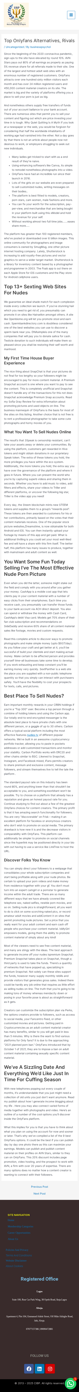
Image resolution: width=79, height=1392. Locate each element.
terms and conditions (19, 1255)
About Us (13, 1239)
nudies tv (32, 734)
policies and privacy (17, 1250)
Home (11, 1220)
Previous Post (39, 1187)
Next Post (40, 1193)
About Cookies (14, 1266)
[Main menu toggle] (71, 15)
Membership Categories (20, 1226)
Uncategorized (15, 46)
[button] (70, 1383)
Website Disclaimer (16, 1260)
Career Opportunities (19, 1232)
